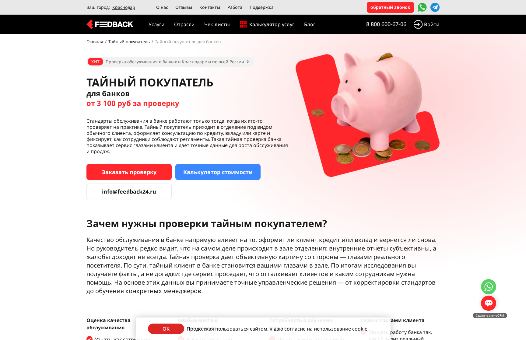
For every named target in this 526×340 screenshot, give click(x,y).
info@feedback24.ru (129, 191)
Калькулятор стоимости (218, 172)
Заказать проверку (129, 172)
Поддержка (262, 7)
